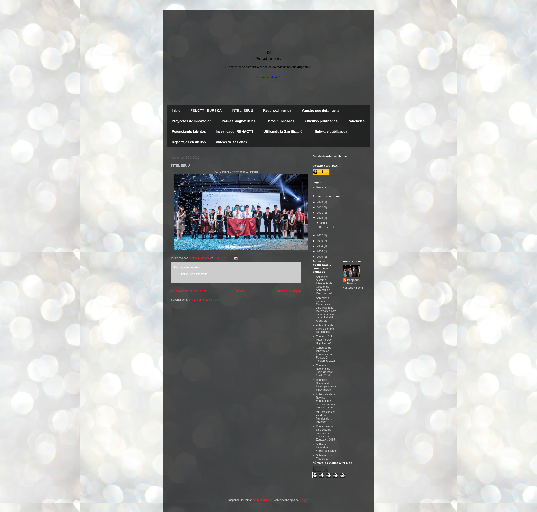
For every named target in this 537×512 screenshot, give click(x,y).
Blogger (304, 500)
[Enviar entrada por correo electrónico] (235, 258)
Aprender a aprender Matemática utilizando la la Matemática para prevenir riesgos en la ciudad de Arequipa (326, 309)
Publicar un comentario (193, 273)
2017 (320, 235)
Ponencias (356, 121)
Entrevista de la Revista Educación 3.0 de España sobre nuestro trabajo (326, 401)
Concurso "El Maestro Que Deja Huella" (324, 339)
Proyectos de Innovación (192, 121)
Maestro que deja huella (320, 110)
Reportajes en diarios (189, 142)
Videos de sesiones (231, 142)
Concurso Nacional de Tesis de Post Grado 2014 (324, 370)
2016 (320, 240)
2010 (320, 251)
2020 (320, 218)
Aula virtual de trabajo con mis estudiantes (325, 328)
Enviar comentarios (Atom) (205, 299)
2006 (320, 256)
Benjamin (321, 187)
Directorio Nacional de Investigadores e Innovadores (326, 384)
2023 (320, 202)
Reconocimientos (277, 110)
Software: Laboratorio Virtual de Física (326, 447)
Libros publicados (279, 121)
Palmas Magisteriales (238, 121)
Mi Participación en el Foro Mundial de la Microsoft (325, 416)
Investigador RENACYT (234, 131)
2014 (320, 246)
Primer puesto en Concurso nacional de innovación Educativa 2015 (325, 433)
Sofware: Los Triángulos (324, 457)
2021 (320, 212)
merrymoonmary (262, 500)
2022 (320, 207)
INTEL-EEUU (327, 227)
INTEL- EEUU (242, 110)
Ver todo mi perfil (353, 287)
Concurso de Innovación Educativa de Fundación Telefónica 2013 (325, 354)
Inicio (176, 110)
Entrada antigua (287, 291)
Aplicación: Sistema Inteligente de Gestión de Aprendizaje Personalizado (324, 285)
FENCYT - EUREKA (206, 110)
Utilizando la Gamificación (284, 131)
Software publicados (331, 131)
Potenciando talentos (189, 131)
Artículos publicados (321, 121)
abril (323, 222)
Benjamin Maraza (353, 281)
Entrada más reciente (189, 291)
